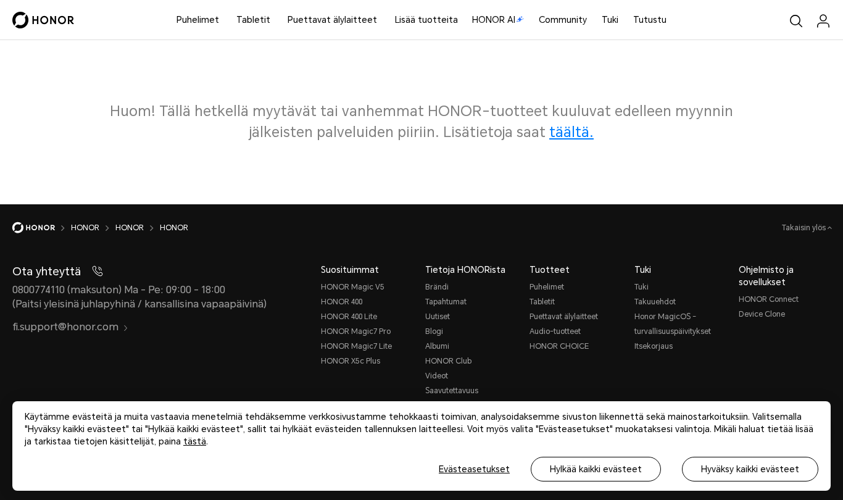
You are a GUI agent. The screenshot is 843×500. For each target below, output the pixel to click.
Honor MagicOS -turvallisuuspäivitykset (672, 324)
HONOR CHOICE (559, 346)
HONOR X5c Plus (350, 361)
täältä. (571, 132)
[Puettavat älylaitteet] (382, 20)
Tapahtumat (446, 302)
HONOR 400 (341, 302)
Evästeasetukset (474, 469)
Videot (436, 376)
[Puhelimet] (224, 20)
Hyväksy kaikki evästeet (750, 469)
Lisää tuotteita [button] (426, 20)
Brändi (437, 287)
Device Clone (762, 314)
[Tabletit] (275, 20)
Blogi (434, 331)
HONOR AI (493, 20)
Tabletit (253, 20)
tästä (194, 441)
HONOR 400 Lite (349, 316)
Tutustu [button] (650, 20)
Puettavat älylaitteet (332, 20)
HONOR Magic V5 (352, 287)
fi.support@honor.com (65, 327)
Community (563, 20)
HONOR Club (448, 361)
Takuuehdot (655, 302)
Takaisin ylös (805, 227)
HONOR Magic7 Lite (356, 346)
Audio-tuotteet (555, 331)
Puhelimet (197, 20)
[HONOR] (41, 228)
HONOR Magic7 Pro (356, 331)
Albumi (437, 346)
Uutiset (437, 316)
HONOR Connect (769, 299)
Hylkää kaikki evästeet (596, 469)
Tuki (610, 20)
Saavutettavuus (451, 390)
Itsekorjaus (653, 346)
